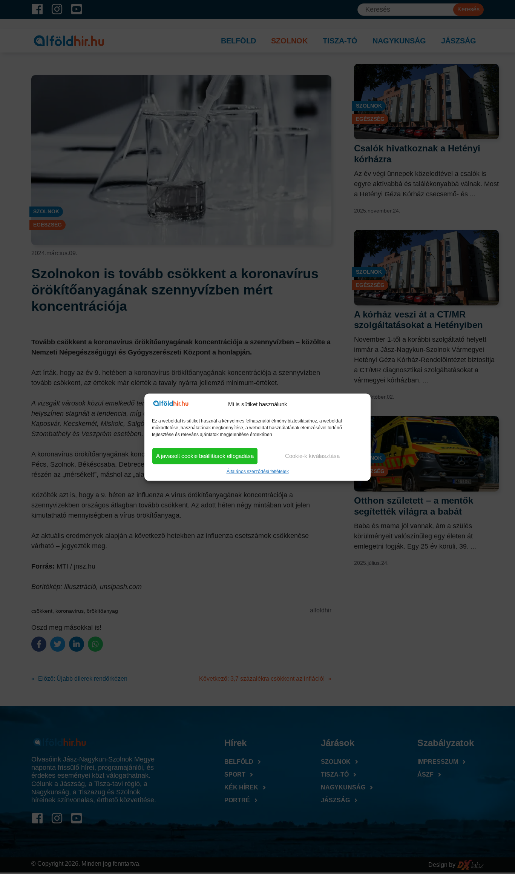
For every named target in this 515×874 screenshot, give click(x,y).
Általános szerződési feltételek (258, 471)
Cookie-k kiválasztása (312, 456)
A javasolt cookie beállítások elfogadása (205, 456)
